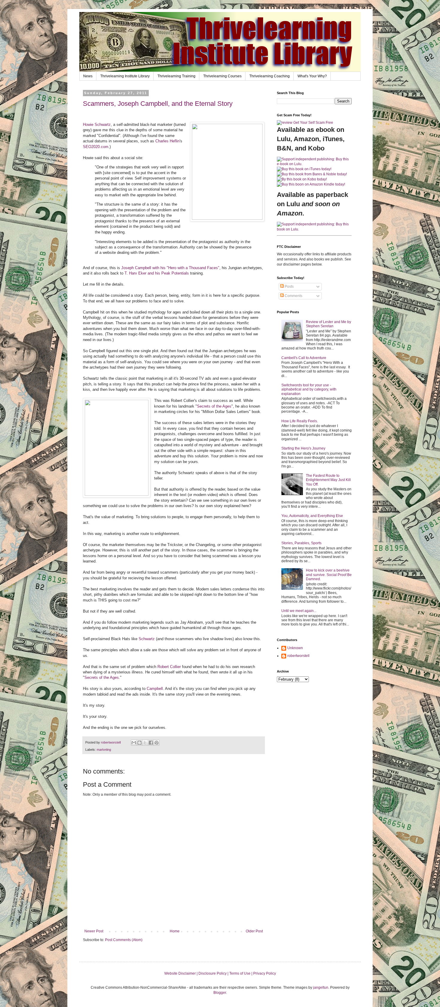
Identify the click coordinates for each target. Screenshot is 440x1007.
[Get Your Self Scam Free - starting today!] (305, 122)
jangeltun (320, 987)
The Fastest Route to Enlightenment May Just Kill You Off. (328, 480)
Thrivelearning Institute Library (125, 76)
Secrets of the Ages (214, 406)
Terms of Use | (241, 973)
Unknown (295, 648)
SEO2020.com (95, 146)
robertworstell (298, 656)
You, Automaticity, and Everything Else (312, 516)
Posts (289, 286)
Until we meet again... (298, 611)
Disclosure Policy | (213, 973)
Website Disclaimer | (181, 973)
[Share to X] (145, 743)
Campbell (155, 688)
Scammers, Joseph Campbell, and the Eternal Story (158, 103)
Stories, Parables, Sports (301, 543)
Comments (293, 296)
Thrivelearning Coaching (269, 76)
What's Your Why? (312, 76)
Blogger (219, 993)
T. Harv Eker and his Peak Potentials (156, 273)
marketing (104, 749)
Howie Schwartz (97, 124)
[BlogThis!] (139, 743)
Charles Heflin (167, 141)
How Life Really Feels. (299, 421)
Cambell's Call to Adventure (303, 358)
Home (175, 931)
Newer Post (93, 931)
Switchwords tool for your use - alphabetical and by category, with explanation (308, 389)
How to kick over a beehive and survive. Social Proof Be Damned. (329, 574)
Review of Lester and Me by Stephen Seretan (328, 324)
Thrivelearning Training (176, 76)
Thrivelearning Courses (222, 76)
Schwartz (147, 639)
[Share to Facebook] (151, 743)
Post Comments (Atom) (123, 940)
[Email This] (134, 743)
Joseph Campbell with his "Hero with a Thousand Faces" (170, 268)
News (87, 76)
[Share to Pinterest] (157, 743)
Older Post (254, 931)
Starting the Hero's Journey (303, 448)
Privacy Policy (264, 973)
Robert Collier (169, 666)
